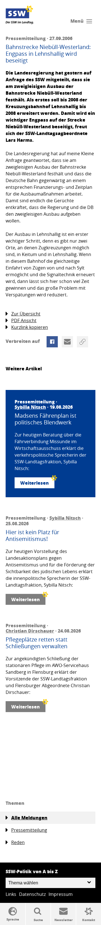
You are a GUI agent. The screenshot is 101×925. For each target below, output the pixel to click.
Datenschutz (32, 894)
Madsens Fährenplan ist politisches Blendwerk (45, 419)
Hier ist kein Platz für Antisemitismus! (32, 535)
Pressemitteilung (29, 830)
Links (11, 894)
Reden (18, 842)
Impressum (61, 894)
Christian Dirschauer (30, 630)
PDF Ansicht (23, 320)
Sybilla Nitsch (30, 407)
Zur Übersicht (25, 314)
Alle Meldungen (29, 817)
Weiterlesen (34, 483)
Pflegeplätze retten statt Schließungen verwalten (36, 643)
